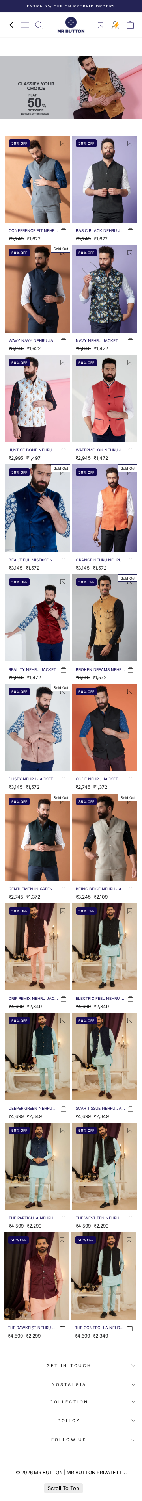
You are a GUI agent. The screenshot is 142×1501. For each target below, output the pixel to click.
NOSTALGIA (69, 1384)
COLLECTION (69, 1401)
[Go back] (11, 25)
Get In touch (69, 1365)
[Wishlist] (100, 25)
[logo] (71, 25)
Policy (69, 1420)
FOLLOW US (69, 1439)
